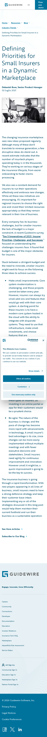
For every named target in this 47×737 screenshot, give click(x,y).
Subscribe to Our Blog (13, 536)
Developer (6, 616)
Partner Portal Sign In (10, 684)
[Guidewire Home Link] (20, 574)
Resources (15, 22)
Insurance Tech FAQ (10, 635)
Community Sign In (9, 670)
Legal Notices (9, 713)
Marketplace (7, 640)
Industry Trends (9, 27)
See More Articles (11, 529)
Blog (26, 22)
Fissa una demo (41, 5)
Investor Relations (9, 631)
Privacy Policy (9, 706)
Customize (22, 387)
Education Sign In (9, 674)
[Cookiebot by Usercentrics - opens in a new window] (28, 340)
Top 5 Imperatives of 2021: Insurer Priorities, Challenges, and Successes (22, 238)
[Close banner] (43, 340)
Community (6, 606)
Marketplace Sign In (9, 679)
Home (4, 22)
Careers (5, 601)
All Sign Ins (10, 665)
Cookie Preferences (12, 719)
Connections (7, 611)
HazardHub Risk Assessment (13, 645)
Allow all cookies (23, 379)
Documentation (8, 621)
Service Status (7, 650)
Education (6, 626)
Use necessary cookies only (23, 395)
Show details (34, 371)
